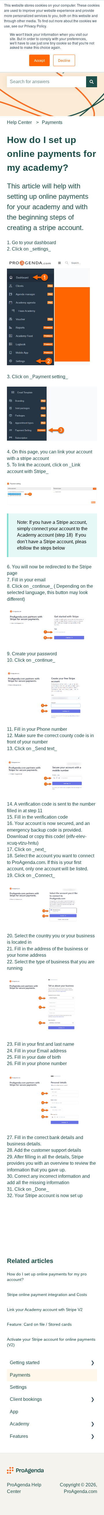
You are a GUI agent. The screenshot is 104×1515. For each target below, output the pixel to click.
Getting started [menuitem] (25, 1362)
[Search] (91, 81)
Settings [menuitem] (18, 1387)
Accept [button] (39, 60)
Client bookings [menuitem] (26, 1399)
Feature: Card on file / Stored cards (39, 1324)
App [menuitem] (14, 1411)
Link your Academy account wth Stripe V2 (45, 1309)
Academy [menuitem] (19, 1423)
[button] (92, 1363)
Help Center (19, 122)
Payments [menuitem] (20, 1375)
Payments (52, 122)
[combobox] (46, 81)
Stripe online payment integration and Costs (47, 1294)
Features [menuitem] (19, 1436)
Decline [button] (64, 60)
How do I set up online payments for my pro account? (47, 1277)
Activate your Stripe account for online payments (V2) (51, 1342)
